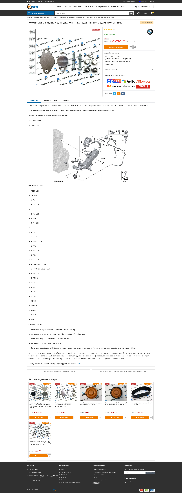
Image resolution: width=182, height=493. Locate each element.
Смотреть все (96, 482)
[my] (129, 482)
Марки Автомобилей (100, 469)
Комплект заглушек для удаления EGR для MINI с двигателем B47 (63, 404)
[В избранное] (131, 47)
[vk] (125, 482)
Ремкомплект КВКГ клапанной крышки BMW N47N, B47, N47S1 (116, 403)
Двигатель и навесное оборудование (105, 472)
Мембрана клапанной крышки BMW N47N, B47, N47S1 (91, 403)
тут (79, 364)
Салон (95, 477)
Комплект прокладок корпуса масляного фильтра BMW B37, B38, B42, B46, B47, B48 (40, 443)
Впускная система (99, 474)
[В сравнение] (135, 47)
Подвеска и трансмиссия (101, 479)
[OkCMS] (54, 490)
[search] (131, 13)
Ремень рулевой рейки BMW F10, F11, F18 (141, 403)
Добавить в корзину (116, 47)
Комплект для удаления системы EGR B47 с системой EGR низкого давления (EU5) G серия (40, 405)
